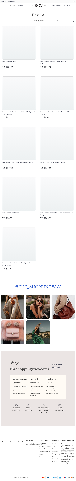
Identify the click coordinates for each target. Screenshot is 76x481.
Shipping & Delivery (45, 446)
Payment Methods (44, 451)
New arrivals (56, 5)
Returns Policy (43, 449)
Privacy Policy (56, 454)
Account (54, 456)
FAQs (41, 454)
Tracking (41, 457)
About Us (3, 1)
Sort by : (53, 21)
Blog (53, 446)
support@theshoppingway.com (34, 444)
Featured (67, 5)
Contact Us (11, 1)
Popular (21, 5)
